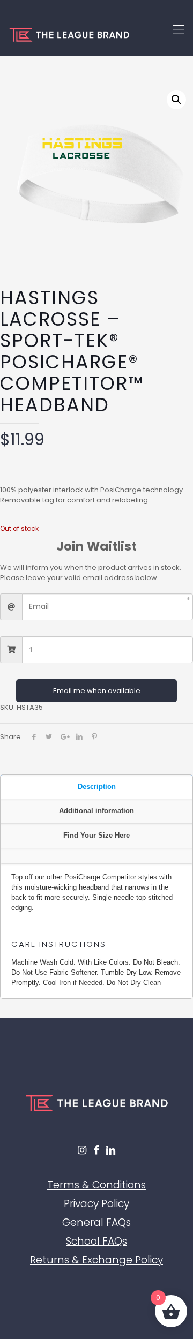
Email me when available (96, 691)
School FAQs (96, 1241)
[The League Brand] (96, 35)
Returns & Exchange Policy (96, 1260)
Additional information (96, 811)
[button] (176, 99)
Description (97, 787)
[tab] (96, 787)
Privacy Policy (96, 1204)
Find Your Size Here (96, 835)
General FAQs (96, 1222)
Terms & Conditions (96, 1185)
